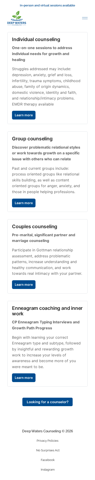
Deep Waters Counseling (41, 431)
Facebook (48, 460)
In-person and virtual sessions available (47, 5)
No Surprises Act (47, 450)
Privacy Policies (47, 440)
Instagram (48, 469)
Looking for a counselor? (47, 402)
